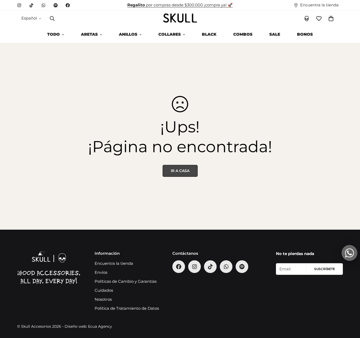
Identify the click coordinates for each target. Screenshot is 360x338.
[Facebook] (68, 5)
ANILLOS (128, 34)
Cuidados (104, 290)
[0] (331, 18)
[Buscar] (52, 18)
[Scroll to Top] (350, 309)
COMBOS (242, 34)
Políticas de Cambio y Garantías (126, 281)
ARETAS (89, 34)
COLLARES (169, 34)
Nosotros (103, 299)
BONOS (305, 34)
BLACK (209, 34)
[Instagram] (19, 5)
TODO (53, 34)
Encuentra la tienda (114, 263)
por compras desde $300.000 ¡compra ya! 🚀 (180, 4)
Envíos (101, 272)
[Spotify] (55, 5)
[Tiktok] (31, 5)
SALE (274, 34)
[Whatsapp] (43, 5)
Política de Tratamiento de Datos (127, 308)
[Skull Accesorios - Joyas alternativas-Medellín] (180, 18)
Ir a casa (180, 170)
